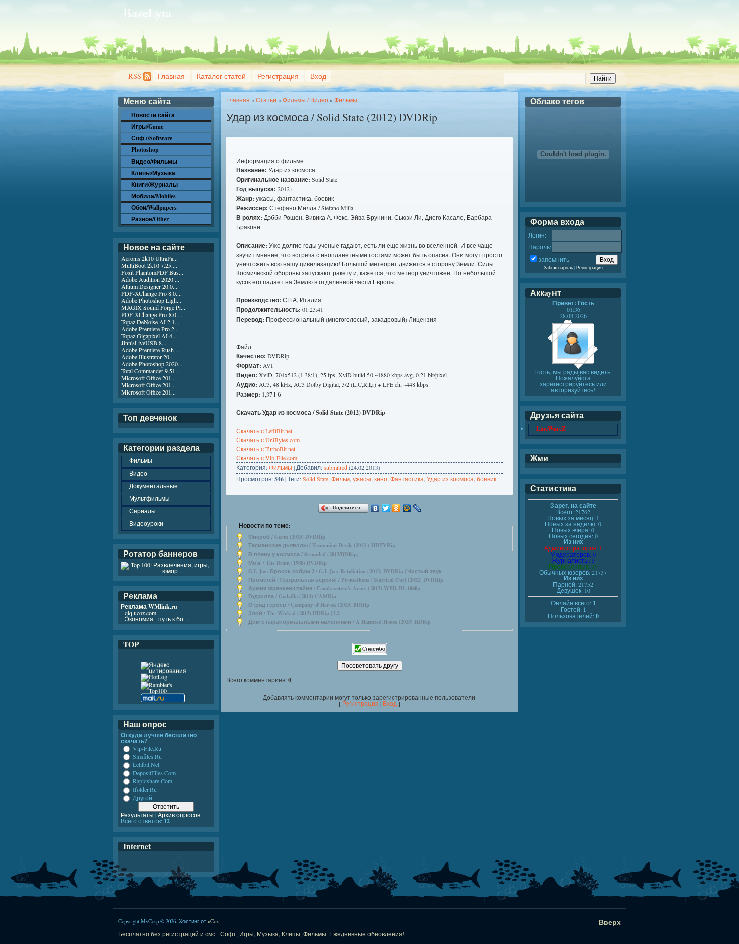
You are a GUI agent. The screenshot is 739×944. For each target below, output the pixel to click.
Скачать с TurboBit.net (265, 449)
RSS (134, 76)
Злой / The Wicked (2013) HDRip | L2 (293, 613)
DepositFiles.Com (154, 773)
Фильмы (345, 100)
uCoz (213, 921)
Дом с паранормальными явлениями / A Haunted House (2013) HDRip (339, 622)
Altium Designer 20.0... (149, 286)
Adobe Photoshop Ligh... (151, 300)
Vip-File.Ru (147, 748)
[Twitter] (386, 508)
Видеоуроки (146, 523)
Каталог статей (221, 76)
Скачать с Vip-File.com (266, 458)
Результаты (137, 815)
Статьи (266, 100)
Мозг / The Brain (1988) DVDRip (287, 563)
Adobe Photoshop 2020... (151, 364)
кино (380, 479)
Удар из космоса (450, 479)
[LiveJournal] (417, 508)
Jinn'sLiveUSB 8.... (144, 343)
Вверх (610, 922)
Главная (171, 76)
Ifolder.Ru (145, 789)
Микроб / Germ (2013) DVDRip (286, 537)
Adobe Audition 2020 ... (150, 279)
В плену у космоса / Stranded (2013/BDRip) (303, 554)
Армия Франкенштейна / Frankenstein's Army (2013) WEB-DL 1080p (334, 588)
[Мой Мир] (407, 508)
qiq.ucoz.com (140, 613)
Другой (142, 798)
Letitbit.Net (146, 765)
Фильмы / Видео (305, 100)
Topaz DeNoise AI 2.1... (150, 322)
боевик (486, 479)
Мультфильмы (149, 498)
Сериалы (142, 511)
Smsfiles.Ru (147, 756)
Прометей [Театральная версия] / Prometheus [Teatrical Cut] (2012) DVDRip (345, 580)
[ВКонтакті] (375, 508)
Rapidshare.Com (152, 781)
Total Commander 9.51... (150, 371)
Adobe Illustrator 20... (147, 357)
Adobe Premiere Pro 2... (150, 329)
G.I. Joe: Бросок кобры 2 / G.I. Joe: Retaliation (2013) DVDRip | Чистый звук (345, 571)
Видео (138, 473)
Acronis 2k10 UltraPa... (149, 258)
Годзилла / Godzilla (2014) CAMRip (292, 596)
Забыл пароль (558, 267)
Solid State (315, 479)
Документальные (153, 486)
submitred (335, 467)
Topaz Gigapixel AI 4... (149, 336)
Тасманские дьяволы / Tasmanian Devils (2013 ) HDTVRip (321, 545)
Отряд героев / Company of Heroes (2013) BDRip (308, 605)
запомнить (553, 259)
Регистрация (278, 76)
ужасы (362, 479)
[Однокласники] (396, 508)
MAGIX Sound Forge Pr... (153, 307)
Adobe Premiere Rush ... (150, 350)
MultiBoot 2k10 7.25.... (149, 265)
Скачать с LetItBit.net (264, 431)
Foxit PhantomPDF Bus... (152, 272)
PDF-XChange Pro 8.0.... (151, 293)
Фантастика (407, 479)
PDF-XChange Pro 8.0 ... (151, 314)
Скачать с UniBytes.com (268, 440)
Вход (318, 76)
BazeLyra (147, 12)
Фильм (340, 479)
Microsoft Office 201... (148, 378)
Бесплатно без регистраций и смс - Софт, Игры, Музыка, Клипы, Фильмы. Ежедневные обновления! (261, 934)
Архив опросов (179, 815)
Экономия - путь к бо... (156, 619)
